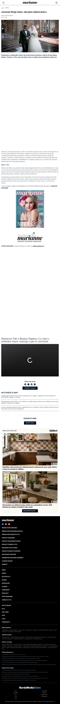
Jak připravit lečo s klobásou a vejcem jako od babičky (34, 647)
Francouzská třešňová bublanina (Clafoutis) (33, 644)
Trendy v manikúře (6, 637)
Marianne (44, 691)
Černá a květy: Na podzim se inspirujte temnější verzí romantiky (15, 674)
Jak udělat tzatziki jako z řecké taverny (39, 645)
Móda (4, 570)
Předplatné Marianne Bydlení (12, 531)
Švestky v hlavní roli (18, 644)
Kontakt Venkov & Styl (10, 544)
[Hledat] (56, 2)
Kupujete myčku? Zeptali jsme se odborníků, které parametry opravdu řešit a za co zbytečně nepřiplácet (24, 660)
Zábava (4, 580)
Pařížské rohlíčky (26, 645)
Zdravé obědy (18, 631)
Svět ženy (5, 612)
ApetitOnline (6, 605)
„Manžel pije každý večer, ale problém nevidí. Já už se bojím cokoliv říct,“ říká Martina (20, 676)
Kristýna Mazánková (7, 15)
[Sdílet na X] (28, 384)
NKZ (16, 694)
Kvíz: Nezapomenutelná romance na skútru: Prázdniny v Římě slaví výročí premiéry (20, 662)
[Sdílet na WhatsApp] (35, 384)
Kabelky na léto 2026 (18, 638)
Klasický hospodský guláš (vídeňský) (14, 647)
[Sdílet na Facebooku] (25, 384)
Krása (4, 573)
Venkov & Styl (7, 600)
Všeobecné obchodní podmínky (13, 557)
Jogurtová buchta (17, 645)
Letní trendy (10, 631)
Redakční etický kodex (9, 548)
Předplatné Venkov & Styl (11, 534)
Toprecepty (6, 622)
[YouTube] (9, 524)
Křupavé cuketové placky (7, 644)
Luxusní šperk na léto (37, 638)
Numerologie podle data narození (46, 629)
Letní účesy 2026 (28, 638)
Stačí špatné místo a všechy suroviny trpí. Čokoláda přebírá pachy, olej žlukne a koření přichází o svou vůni (25, 678)
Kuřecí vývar (9, 645)
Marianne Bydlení (29, 510)
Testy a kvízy (21, 629)
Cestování (35, 629)
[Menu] (3, 2)
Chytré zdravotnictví (51, 637)
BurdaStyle (44, 694)
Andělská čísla (28, 629)
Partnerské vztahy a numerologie (32, 637)
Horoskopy (6, 590)
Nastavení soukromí (9, 554)
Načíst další (30, 423)
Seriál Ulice (43, 637)
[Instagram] (6, 524)
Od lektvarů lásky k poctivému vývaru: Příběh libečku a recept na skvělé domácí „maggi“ (21, 658)
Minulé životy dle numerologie (17, 637)
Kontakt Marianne (8, 538)
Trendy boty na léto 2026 (7, 638)
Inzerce (4, 564)
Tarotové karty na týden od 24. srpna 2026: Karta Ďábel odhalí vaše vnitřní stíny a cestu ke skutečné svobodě (25, 656)
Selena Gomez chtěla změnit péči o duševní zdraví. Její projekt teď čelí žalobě (18, 670)
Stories (4, 586)
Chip (3, 615)
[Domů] (30, 2)
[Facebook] (3, 524)
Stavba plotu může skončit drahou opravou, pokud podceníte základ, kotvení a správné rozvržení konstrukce (25, 672)
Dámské (44, 692)
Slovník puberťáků (13, 629)
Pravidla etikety (5, 629)
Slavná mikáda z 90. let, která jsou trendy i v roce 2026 (13, 654)
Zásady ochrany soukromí (11, 551)
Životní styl (6, 576)
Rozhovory (6, 583)
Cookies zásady (7, 561)
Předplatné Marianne (9, 528)
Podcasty (5, 593)
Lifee (3, 619)
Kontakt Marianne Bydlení (11, 541)
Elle (3, 608)
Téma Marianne (7, 596)
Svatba (7, 7)
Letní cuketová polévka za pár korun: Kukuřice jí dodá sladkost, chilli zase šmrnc (19, 680)
